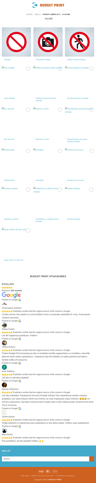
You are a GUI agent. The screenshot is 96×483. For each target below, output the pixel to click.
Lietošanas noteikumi (65, 476)
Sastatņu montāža (11, 219)
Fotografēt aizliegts (43, 59)
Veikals (37, 14)
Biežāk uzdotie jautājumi (42, 476)
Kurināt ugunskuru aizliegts (77, 98)
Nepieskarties (9, 180)
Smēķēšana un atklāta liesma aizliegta (47, 220)
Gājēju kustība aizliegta (76, 59)
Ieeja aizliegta (9, 98)
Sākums (29, 14)
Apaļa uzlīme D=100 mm (14, 260)
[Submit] (91, 458)
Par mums (25, 476)
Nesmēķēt (40, 180)
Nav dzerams (9, 139)
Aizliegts (7, 59)
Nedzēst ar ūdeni (42, 139)
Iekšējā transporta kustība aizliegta (46, 99)
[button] (3, 5)
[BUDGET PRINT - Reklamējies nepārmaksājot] (48, 5)
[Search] (89, 5)
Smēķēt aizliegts (73, 219)
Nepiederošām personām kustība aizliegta (77, 140)
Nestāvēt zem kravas (75, 180)
